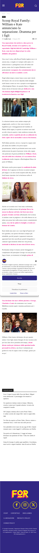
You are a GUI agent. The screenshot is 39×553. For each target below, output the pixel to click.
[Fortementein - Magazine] (19, 6)
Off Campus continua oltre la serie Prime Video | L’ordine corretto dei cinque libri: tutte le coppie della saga (19, 414)
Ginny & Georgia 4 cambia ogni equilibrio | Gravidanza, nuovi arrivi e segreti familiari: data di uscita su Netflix (20, 443)
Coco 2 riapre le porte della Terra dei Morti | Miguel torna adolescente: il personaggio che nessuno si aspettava (18, 396)
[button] (36, 261)
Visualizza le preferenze (19, 289)
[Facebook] (16, 505)
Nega (19, 283)
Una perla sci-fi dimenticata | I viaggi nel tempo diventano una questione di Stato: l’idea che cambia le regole (19, 436)
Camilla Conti (7, 39)
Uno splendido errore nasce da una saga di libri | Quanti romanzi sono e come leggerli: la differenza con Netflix (19, 428)
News (8, 13)
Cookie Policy (13, 293)
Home (3, 13)
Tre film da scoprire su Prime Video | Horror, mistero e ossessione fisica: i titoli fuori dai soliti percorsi (19, 421)
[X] (33, 505)
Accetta (19, 278)
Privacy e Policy (24, 293)
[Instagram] (25, 505)
